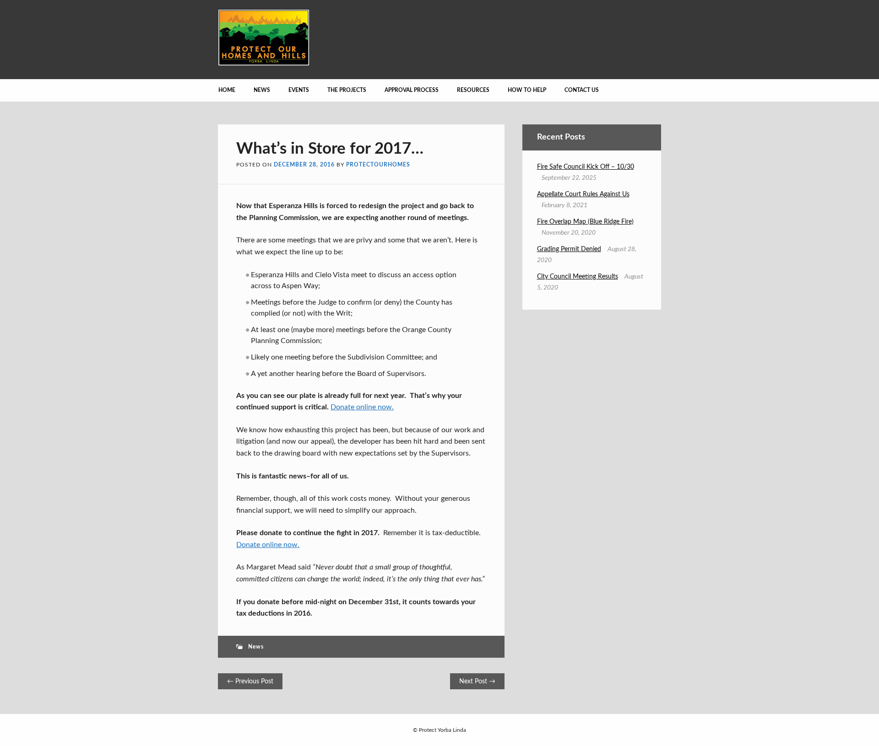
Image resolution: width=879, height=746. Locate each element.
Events (298, 90)
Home (226, 90)
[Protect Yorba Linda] (263, 63)
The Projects (346, 90)
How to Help (527, 90)
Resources (473, 90)
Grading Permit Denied (569, 249)
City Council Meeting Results (577, 277)
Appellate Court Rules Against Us (583, 194)
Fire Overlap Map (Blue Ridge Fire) (585, 222)
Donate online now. (362, 407)
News (262, 90)
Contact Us (581, 90)
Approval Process (412, 90)
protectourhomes (378, 164)
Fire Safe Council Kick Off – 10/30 (585, 167)
